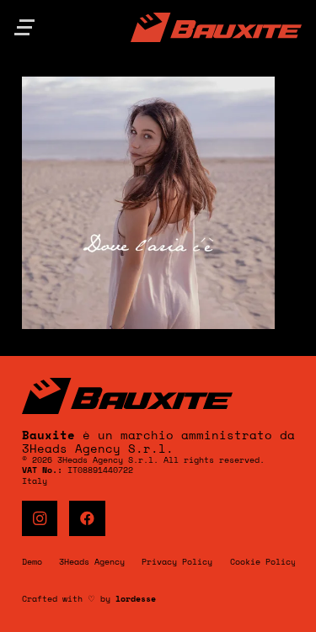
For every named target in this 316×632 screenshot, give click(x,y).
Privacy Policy (177, 561)
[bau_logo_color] (216, 27)
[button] (24, 28)
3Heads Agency (92, 561)
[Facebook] (87, 519)
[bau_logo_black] (158, 396)
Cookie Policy (263, 561)
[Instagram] (40, 519)
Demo (32, 561)
